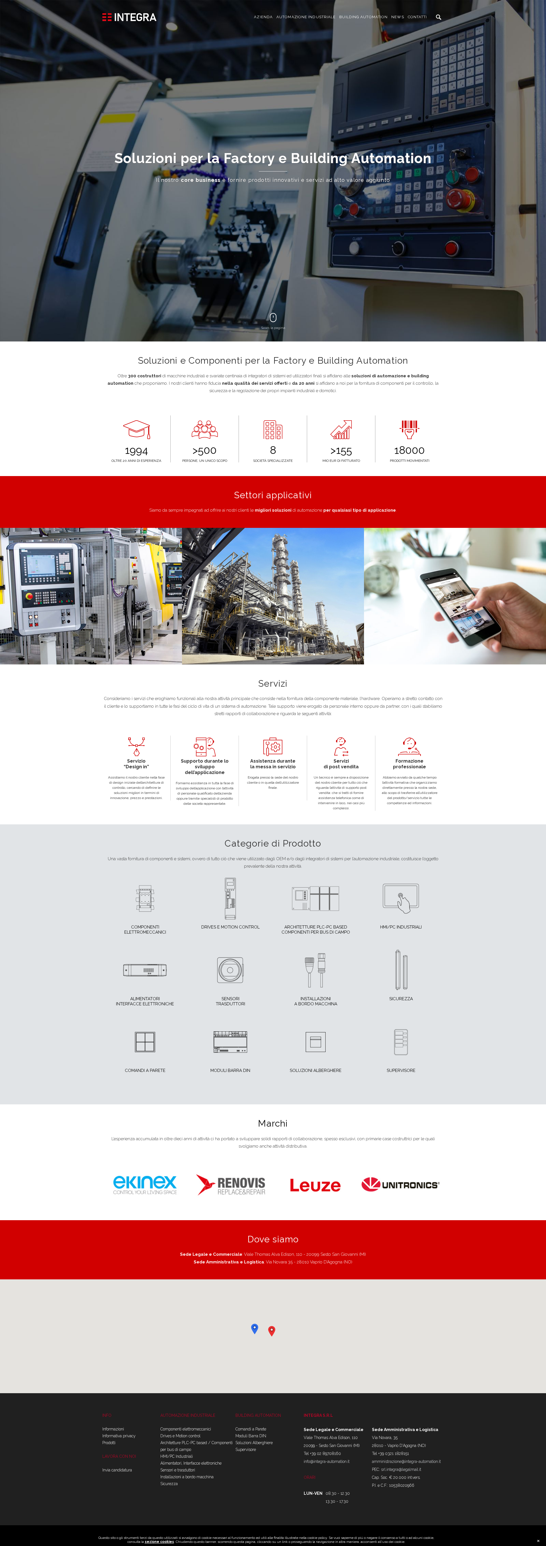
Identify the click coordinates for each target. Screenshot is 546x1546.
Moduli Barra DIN (250, 1436)
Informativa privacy (119, 1436)
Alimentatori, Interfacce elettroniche (191, 1463)
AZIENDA (263, 17)
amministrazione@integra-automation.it (406, 1461)
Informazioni (113, 1429)
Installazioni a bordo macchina (187, 1477)
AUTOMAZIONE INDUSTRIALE (306, 17)
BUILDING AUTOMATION (363, 17)
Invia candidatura (117, 1470)
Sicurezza (169, 1483)
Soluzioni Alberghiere (254, 1442)
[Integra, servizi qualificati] (129, 16)
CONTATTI (417, 17)
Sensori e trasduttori (177, 1470)
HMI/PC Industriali (176, 1456)
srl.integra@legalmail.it (401, 1469)
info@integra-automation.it (326, 1461)
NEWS (397, 17)
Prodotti (108, 1442)
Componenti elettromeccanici (185, 1429)
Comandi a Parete (250, 1429)
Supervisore (245, 1449)
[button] (254, 1329)
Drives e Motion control (180, 1436)
